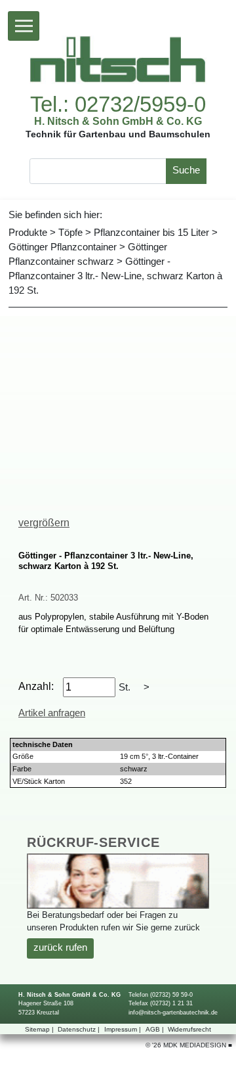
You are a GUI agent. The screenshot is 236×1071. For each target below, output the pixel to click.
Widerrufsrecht (189, 1029)
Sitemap (39, 1029)
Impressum (122, 1029)
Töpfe (70, 232)
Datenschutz (79, 1029)
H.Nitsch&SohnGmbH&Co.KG (118, 121)
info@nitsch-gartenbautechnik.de (173, 1012)
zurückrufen (60, 947)
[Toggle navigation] (23, 26)
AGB (155, 1029)
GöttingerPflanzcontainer (63, 247)
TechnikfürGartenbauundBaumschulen (118, 134)
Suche (186, 170)
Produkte (28, 232)
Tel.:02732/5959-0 (118, 105)
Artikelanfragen (51, 713)
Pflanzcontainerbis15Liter (151, 232)
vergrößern (43, 522)
